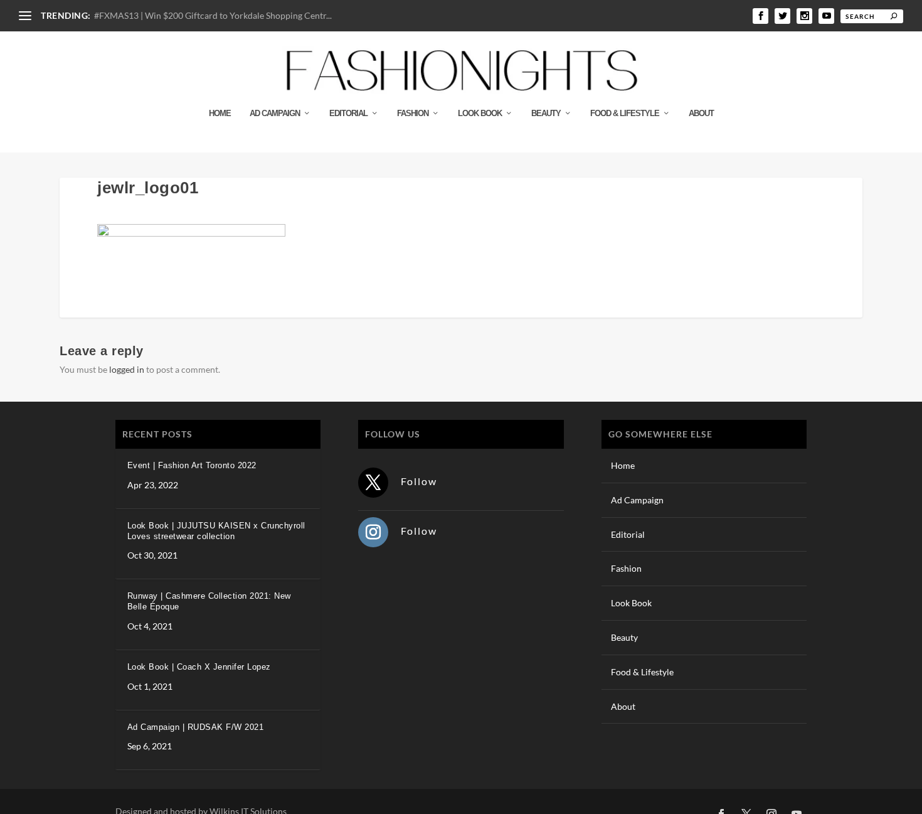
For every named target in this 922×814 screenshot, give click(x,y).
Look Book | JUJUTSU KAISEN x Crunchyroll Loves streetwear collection (216, 531)
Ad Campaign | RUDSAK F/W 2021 (195, 727)
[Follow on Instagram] (373, 532)
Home (220, 113)
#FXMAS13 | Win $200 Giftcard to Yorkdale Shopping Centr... (213, 15)
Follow (419, 481)
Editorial (348, 113)
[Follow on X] (373, 483)
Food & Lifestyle (624, 113)
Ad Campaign (275, 113)
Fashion (412, 113)
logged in (126, 369)
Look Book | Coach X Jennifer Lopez (199, 667)
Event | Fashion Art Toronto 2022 (192, 465)
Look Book (480, 113)
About (701, 113)
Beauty (546, 113)
